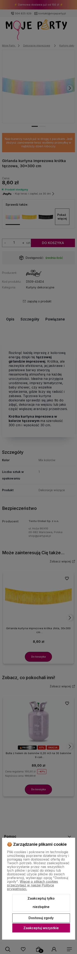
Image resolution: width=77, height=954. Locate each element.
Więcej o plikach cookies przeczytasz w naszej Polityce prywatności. (32, 885)
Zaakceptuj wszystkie (41, 928)
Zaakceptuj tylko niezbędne (41, 902)
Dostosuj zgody (41, 918)
